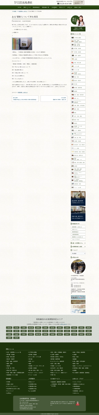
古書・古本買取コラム (77, 243)
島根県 (52, 334)
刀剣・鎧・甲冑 (10, 368)
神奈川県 (31, 327)
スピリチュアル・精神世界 (57, 361)
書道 (30, 363)
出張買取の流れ (33, 384)
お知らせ (69, 7)
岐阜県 (74, 331)
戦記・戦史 (76, 356)
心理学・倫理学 (55, 354)
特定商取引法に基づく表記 (13, 388)
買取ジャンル (27, 7)
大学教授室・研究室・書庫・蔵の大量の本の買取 (61, 385)
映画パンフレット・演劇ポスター (59, 372)
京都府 (9, 334)
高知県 (16, 338)
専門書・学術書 (10, 354)
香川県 (88, 334)
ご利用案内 (54, 7)
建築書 (74, 359)
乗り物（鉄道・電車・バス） (36, 370)
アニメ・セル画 (33, 375)
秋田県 (59, 331)
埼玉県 (16, 327)
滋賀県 (88, 331)
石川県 (9, 331)
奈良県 (30, 334)
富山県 (30, 331)
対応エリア (62, 7)
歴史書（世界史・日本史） (57, 356)
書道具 (8, 366)
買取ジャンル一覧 (76, 34)
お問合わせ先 (75, 257)
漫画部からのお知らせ (77, 237)
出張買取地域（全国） (77, 246)
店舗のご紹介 (77, 7)
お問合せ (9, 393)
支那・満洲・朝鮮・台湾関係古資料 (15, 372)
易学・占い (31, 361)
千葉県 (23, 327)
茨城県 (45, 327)
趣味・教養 (9, 363)
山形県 (67, 331)
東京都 (9, 327)
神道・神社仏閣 (10, 356)
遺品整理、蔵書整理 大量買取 (58, 382)
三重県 (81, 331)
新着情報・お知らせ (23, 11)
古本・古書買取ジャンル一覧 (14, 352)
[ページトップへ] (96, 411)
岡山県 (59, 334)
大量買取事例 (75, 234)
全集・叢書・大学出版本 (79, 361)
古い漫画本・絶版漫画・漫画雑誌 (81, 372)
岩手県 (45, 331)
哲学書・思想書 (33, 354)
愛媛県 (9, 338)
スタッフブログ (76, 239)
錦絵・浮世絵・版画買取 (79, 352)
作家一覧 (53, 375)
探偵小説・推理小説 (12, 370)
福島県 (23, 331)
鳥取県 (45, 334)
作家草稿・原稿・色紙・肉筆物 (80, 368)
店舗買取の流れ (33, 388)
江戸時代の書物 (33, 352)
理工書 (30, 359)
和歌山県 (38, 334)
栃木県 (52, 327)
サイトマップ (10, 391)
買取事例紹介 (36, 7)
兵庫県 (23, 334)
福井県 (16, 331)
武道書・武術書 (33, 368)
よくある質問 (32, 391)
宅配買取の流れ (33, 386)
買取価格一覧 (45, 7)
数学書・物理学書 (55, 359)
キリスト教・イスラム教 (35, 356)
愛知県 (88, 327)
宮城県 (52, 331)
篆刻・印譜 (76, 363)
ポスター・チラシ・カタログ (36, 372)
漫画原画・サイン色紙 (12, 375)
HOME (19, 7)
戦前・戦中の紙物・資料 (57, 370)
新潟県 (74, 327)
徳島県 (81, 334)
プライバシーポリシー (12, 386)
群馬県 (59, 327)
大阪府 (16, 334)
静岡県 (38, 327)
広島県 (67, 334)
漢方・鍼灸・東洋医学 (12, 361)
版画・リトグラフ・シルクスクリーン (82, 366)
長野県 (81, 327)
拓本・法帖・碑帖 (55, 363)
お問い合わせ (63, 324)
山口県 (74, 334)
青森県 (38, 331)
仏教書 (74, 354)
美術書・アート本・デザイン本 (36, 366)
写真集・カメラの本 (56, 366)
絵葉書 (74, 370)
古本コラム (74, 229)
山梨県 (67, 327)
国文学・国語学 (10, 359)
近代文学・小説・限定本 (57, 368)
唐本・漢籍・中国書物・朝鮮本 (58, 352)
